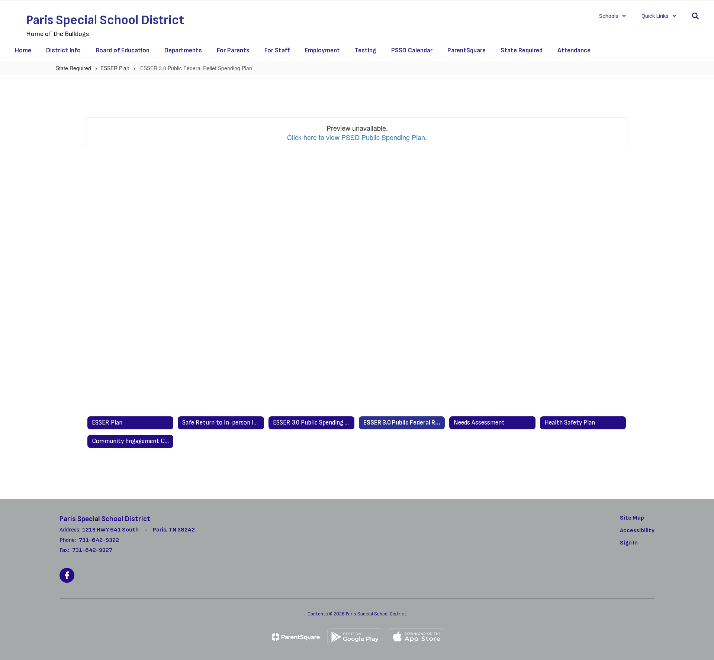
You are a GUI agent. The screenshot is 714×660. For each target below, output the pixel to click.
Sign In (629, 542)
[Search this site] (695, 16)
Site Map (632, 517)
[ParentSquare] (296, 637)
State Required (73, 68)
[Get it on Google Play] (355, 636)
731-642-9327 (92, 550)
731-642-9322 (99, 540)
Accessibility (637, 530)
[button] (612, 16)
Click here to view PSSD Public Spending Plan (356, 137)
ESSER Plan (114, 68)
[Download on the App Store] (416, 636)
